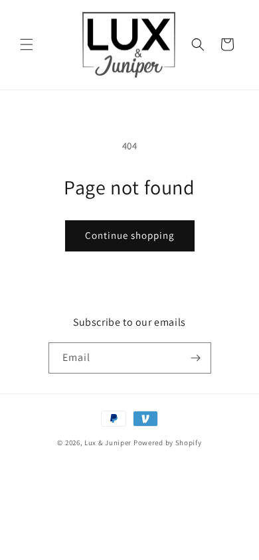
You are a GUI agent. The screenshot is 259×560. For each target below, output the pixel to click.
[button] (26, 44)
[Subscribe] (196, 358)
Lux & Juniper (108, 442)
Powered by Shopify (167, 442)
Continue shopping (130, 235)
